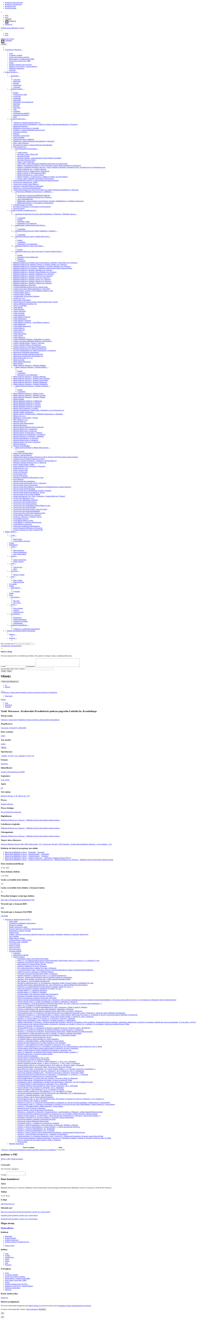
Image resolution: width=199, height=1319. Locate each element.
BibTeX (7, 687)
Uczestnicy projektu (15, 55)
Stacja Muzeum (18, 479)
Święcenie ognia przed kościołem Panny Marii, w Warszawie (37, 974)
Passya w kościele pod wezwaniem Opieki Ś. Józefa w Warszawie (39, 1140)
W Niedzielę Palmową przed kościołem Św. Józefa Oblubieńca (38, 1039)
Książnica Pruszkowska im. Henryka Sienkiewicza (30, 348)
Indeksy (8, 532)
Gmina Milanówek (19, 324)
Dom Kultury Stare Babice (22, 300)
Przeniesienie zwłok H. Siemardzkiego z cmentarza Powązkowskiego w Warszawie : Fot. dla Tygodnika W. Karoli (55, 1082)
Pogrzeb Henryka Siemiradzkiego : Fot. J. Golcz (33, 1058)
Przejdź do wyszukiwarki (13, 4)
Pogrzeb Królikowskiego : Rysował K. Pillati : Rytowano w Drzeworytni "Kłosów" (44, 1067)
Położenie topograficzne (19, 625)
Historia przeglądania (14, 631)
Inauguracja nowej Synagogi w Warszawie (31, 1108)
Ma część (16, 601)
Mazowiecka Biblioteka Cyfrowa (16, 852)
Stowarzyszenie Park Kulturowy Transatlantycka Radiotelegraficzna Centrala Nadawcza (42, 487)
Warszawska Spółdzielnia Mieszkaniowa (26, 526)
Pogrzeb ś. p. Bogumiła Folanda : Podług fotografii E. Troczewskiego (40, 1106)
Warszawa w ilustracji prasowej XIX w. (18, 919)
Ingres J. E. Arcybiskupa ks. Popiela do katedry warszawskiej (37, 1005)
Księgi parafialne (18, 137)
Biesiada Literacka (14, 844)
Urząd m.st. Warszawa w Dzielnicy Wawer (27, 517)
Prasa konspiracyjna (19, 147)
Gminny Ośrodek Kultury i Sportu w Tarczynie (28, 343)
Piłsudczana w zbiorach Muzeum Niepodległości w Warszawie (33, 141)
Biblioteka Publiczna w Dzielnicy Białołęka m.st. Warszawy (33, 270)
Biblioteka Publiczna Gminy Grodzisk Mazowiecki (32, 236)
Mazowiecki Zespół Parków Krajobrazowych (28, 356)
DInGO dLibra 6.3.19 (36, 1306)
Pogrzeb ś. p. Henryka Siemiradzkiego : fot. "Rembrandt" (36, 1129)
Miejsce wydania (18, 575)
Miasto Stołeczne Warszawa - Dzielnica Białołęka (29, 365)
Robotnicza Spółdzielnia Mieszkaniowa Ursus (28, 477)
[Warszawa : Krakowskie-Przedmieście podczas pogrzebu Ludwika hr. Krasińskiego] (29, 692)
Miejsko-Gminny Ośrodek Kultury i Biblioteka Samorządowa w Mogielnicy (38, 414)
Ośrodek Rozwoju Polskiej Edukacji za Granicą (29, 459)
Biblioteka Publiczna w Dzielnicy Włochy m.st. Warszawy (32, 281)
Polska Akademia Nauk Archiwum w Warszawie (29, 466)
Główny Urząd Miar (20, 306)
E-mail (3, 666)
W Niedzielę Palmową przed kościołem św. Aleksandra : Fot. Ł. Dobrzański (42, 1084)
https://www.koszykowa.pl (10, 1212)
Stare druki (16, 107)
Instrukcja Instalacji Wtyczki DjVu (20, 64)
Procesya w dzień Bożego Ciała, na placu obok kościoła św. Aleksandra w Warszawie (45, 1009)
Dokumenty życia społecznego (23, 102)
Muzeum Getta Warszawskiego (23, 423)
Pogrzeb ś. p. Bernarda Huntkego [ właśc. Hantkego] (34, 1095)
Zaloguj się (8, 24)
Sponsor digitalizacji (20, 619)
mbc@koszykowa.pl (7, 1204)
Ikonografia (17, 100)
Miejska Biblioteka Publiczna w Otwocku (27, 405)
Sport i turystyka (14, 947)
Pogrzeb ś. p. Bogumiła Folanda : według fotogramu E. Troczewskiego (40, 1041)
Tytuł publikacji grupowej (21, 541)
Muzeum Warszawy (19, 444)
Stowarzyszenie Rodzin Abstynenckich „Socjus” (29, 492)
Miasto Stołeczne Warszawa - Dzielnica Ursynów (29, 395)
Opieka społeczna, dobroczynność (20, 940)
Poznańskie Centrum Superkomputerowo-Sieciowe (74, 1306)
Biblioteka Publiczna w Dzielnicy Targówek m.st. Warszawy (33, 276)
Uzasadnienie (30, 666)
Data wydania (17, 580)
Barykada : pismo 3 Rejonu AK (27, 154)
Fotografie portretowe (20, 132)
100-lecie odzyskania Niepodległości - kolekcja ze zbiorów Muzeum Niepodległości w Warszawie (45, 124)
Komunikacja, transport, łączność (20, 931)
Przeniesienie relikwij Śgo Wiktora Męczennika (32, 959)
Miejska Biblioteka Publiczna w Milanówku (27, 401)
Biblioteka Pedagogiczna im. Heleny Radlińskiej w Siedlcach (35, 231)
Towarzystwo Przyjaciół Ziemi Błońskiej (26, 511)
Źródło (11, 593)
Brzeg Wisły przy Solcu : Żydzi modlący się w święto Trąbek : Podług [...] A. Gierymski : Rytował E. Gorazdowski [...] (56, 1069)
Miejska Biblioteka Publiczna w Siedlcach (27, 406)
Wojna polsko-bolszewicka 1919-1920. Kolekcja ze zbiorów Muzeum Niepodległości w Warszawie (46, 190)
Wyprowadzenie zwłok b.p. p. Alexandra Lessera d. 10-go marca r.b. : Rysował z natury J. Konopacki (50, 1065)
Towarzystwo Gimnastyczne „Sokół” (25, 182)
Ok (2, 1313)
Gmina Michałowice (20, 319)
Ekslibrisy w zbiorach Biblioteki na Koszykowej (29, 130)
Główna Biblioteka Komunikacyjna (25, 304)
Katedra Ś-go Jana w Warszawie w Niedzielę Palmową (35, 972)
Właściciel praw (18, 612)
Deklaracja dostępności (16, 68)
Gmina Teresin (18, 335)
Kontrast (8, 19)
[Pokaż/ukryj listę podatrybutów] (10, 547)
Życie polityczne (14, 944)
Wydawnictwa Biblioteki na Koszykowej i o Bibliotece (33, 192)
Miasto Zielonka (18, 399)
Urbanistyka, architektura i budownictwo (22, 923)
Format (11, 586)
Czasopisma (21, 229)
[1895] (3, 736)
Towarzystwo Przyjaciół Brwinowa (24, 502)
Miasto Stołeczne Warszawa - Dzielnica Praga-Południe (31, 378)
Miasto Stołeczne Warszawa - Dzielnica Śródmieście (30, 384)
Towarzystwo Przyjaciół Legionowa (25, 504)
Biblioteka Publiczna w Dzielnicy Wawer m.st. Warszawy (32, 279)
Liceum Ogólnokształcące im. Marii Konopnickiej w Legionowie (34, 350)
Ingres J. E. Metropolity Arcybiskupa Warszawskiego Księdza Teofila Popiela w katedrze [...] (47, 1052)
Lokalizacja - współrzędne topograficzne (26, 629)
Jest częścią (17, 603)
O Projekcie (9, 50)
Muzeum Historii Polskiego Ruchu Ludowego (28, 427)
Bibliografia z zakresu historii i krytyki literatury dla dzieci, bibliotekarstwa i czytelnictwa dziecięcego (50, 201)
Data (13, 576)
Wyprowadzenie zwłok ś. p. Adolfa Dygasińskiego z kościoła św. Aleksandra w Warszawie (47, 1002)
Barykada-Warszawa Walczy (26, 160)
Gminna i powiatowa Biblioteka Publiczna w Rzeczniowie (32, 341)
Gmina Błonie (17, 307)
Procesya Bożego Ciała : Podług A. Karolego (32, 1101)
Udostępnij (12, 21)
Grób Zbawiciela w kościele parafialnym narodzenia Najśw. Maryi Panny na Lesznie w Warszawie (49, 1011)
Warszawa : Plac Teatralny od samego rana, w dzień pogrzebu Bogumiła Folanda (43, 979)
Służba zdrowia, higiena (17, 938)
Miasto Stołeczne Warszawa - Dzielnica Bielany (31, 367)
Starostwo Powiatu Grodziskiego (24, 481)
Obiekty (12, 634)
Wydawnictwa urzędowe (21, 113)
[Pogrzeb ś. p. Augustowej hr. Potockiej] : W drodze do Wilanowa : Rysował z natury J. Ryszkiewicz (50, 1030)
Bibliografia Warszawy (20, 126)
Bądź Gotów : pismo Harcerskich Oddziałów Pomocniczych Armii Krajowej (42, 164)
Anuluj (3, 671)
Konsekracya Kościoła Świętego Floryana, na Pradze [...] (36, 996)
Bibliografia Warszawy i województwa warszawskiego (35, 203)
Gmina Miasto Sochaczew (21, 317)
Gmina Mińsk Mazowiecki (22, 326)
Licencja (16, 610)
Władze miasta (14, 932)
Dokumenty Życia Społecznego (27, 257)
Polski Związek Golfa (20, 470)
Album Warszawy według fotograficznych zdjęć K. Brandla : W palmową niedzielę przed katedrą (49, 1033)
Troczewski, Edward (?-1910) (53, 844)
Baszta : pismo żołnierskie (25, 162)
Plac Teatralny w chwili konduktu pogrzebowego (33, 981)
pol (2, 788)
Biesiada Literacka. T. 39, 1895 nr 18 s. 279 (15, 796)
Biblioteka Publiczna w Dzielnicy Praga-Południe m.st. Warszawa (34, 272)
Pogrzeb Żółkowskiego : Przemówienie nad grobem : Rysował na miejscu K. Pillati (44, 1080)
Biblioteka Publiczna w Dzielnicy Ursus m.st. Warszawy (31, 277)
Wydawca (14, 571)
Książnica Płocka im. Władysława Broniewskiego (29, 347)
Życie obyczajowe (15, 949)
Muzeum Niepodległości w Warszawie (26, 438)
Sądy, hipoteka (14, 936)
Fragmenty (16, 111)
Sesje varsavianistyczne (25, 199)
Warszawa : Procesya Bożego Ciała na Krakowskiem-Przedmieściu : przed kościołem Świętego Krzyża (51, 1132)
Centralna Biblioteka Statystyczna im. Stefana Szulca (30, 287)
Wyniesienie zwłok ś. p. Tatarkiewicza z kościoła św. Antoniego (38, 1123)
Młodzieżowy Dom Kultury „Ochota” (25, 418)
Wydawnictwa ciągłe (20, 94)
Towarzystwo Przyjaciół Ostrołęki (24, 507)
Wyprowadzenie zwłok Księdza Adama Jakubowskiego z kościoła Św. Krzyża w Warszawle (47, 1048)
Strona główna (7, 1228)
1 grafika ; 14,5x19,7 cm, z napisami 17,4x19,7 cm (17, 756)
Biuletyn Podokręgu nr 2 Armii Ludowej (30, 175)
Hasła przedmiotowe (20, 552)
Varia (15, 109)
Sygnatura (16, 591)
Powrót (4, 44)
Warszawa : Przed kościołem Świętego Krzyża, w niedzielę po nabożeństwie (42, 1134)
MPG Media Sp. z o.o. (20, 419)
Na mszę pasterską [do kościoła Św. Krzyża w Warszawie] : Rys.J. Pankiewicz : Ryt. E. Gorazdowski (50, 1071)
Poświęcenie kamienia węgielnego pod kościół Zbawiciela (36, 1119)
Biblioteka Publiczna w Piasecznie (24, 285)
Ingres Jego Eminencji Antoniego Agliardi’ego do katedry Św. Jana (39, 988)
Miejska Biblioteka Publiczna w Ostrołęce (27, 403)
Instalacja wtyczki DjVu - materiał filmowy (23, 66)
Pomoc (11, 63)
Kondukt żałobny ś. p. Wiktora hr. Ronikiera (31, 992)
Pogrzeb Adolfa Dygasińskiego (27, 1056)
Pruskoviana (17, 85)
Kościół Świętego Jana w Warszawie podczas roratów (35, 1054)
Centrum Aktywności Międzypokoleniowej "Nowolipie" (31, 289)
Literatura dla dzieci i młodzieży (23, 139)
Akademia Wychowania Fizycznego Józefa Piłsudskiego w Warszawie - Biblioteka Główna (45, 214)
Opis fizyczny (17, 567)
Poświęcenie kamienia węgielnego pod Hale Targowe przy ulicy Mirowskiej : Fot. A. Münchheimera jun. (51, 1093)
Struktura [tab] (8, 707)
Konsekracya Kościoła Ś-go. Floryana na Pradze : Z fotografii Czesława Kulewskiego (45, 1117)
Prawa (13, 604)
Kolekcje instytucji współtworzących (23, 210)
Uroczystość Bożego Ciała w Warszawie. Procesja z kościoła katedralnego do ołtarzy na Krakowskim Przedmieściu (55, 970)
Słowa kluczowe (18, 550)
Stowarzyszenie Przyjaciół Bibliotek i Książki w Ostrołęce (32, 490)
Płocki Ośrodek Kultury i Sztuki (23, 464)
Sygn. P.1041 (5, 780)
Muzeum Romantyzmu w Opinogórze (25, 440)
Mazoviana (17, 81)
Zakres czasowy (18, 561)
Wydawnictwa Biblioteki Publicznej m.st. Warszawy (34, 197)
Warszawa (4, 844)
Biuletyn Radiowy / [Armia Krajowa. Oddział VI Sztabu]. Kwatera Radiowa (42, 177)
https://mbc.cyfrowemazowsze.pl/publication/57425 (18, 900)
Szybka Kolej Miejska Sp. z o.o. (23, 498)
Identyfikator (15, 588)
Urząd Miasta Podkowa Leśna (23, 520)
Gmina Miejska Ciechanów (22, 320)
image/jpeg (4, 764)
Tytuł (13, 535)
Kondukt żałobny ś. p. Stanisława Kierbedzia (32, 990)
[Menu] (1, 12)
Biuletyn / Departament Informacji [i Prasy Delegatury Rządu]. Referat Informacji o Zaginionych (49, 165)
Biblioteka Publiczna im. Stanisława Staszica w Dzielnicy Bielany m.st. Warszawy (40, 264)
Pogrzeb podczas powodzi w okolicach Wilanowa (33, 1059)
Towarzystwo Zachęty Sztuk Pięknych (26, 184)
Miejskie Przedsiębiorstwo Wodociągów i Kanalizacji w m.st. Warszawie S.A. (38, 410)
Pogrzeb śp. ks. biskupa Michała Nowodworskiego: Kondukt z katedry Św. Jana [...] (45, 987)
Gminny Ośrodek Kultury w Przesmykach (27, 345)
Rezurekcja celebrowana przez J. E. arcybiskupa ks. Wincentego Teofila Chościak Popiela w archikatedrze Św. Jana (55, 983)
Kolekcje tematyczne (18, 119)
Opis (13, 563)
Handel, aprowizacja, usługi (18, 927)
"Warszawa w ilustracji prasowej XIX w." (27, 122)
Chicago (3, 1175)
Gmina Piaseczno (19, 330)
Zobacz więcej (10, 1245)
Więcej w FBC (6, 1159)
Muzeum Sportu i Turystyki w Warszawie (27, 442)
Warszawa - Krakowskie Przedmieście (76, 844)
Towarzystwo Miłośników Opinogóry (25, 500)
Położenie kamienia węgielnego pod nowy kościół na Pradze (37, 1076)
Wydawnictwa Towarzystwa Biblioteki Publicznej (33, 195)
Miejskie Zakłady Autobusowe (23, 412)
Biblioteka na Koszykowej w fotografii (26, 128)
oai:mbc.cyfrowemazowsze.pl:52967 (13, 772)
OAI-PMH (4, 916)
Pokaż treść (8, 696)
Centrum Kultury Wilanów (22, 294)
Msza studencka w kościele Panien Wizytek (31, 964)
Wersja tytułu (17, 539)
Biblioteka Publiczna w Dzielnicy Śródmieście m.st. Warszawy (33, 274)
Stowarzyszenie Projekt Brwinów (24, 489)
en (7, 15)
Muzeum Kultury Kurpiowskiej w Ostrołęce (27, 433)
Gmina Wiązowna (19, 337)
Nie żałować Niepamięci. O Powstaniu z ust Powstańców (32, 206)
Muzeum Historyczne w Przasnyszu (25, 431)
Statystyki (12, 70)
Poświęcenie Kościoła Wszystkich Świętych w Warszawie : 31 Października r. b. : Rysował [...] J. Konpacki (52, 1074)
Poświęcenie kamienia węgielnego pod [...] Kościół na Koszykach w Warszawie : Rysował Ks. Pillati (50, 1073)
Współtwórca (13, 545)
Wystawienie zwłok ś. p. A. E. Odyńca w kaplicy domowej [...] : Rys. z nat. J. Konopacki (46, 1061)
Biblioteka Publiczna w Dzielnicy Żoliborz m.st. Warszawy (32, 283)
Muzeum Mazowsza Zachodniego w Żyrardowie (29, 434)
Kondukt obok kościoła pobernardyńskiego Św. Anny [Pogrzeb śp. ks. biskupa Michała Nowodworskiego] (52, 985)
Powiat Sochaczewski (20, 476)
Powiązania (15, 597)
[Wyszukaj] (34, 644)
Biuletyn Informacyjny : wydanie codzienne (31, 169)
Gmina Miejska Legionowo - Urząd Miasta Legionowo (31, 322)
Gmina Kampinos (19, 315)
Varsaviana (16, 79)
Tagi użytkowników (19, 554)
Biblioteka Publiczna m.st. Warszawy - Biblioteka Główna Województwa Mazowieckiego (42, 268)
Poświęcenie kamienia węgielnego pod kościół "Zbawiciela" (37, 998)
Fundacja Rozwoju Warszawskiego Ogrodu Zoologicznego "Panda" (35, 302)
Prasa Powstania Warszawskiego (26, 149)
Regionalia (15, 76)
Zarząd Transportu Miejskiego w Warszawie (27, 528)
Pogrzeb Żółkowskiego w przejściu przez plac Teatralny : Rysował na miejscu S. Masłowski (47, 1078)
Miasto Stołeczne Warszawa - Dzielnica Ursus (28, 393)
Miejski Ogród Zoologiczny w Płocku (25, 408)
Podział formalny (17, 89)
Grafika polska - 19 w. (35, 844)
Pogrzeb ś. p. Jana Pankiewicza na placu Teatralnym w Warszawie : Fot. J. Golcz (43, 1045)
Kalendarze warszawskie (21, 135)
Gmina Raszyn (18, 332)
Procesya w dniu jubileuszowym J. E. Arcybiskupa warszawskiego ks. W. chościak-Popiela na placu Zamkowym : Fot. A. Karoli (59, 1046)
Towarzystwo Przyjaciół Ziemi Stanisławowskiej (29, 513)
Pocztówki (20, 451)
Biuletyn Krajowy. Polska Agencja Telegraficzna (33, 171)
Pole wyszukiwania (7, 644)
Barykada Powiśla (23, 156)
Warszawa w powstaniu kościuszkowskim (27, 188)
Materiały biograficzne (16, 1144)
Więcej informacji (32, 1309)
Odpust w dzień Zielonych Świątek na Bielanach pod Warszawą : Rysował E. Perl (44, 1050)
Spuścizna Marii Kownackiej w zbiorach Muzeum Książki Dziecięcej (36, 180)
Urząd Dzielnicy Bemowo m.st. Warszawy (27, 515)
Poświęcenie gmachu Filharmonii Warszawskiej (33, 1121)
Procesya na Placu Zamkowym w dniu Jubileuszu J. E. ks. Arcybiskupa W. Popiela (44, 1091)
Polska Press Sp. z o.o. (21, 468)
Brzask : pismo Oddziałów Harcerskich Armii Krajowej (35, 178)
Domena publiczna (7, 804)
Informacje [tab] (8, 705)
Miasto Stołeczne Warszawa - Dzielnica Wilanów (29, 397)
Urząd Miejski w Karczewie (22, 524)
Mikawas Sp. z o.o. (19, 416)
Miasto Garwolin (18, 360)
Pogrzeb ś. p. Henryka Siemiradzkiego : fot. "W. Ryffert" (36, 1130)
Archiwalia (17, 96)
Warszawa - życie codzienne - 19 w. (100, 844)
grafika (3, 744)
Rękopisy (16, 106)
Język (11, 595)
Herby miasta (13, 921)
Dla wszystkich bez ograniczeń (11, 812)
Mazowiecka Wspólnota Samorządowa (26, 352)
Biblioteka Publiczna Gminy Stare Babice (29, 246)
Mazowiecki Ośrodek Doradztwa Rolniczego (28, 354)
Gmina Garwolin (18, 313)
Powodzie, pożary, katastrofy (18, 942)
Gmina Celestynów (19, 311)
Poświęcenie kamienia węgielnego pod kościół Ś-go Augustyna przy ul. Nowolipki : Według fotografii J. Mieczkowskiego (57, 1114)
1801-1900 (24, 844)
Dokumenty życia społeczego (27, 223)
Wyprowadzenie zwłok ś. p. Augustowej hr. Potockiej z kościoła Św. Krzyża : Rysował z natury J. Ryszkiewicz (53, 1028)
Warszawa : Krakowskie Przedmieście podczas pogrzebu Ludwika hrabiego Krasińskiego (30, 720)
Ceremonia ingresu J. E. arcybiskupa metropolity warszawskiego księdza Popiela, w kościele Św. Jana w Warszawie (55, 1016)
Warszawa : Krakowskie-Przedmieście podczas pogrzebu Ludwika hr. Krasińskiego (44, 977)
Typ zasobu (13, 584)
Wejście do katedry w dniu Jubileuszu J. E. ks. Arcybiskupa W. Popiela (40, 1089)
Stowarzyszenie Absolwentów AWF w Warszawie (29, 483)
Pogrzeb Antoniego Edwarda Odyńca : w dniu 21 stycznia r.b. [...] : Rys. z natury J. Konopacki (48, 1063)
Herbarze (16, 134)
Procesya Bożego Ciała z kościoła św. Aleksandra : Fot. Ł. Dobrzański (40, 1087)
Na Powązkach (22, 1142)
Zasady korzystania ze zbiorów (19, 57)
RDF (2, 908)
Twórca (11, 543)
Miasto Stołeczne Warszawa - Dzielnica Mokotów (29, 376)
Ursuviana (16, 87)
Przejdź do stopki (10, 8)
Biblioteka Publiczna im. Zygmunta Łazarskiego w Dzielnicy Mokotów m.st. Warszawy (42, 266)
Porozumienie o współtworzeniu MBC (21, 59)
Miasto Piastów (18, 363)
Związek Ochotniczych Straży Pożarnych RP (28, 530)
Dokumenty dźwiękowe (21, 115)
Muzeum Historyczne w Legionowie (25, 429)
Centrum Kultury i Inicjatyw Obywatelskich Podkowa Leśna (33, 291)
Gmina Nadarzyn (19, 328)
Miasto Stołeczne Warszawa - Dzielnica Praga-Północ (30, 380)
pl (6, 15)
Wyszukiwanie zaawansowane (11, 646)
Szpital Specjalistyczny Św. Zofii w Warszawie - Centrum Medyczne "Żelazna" (39, 496)
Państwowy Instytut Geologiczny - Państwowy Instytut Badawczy (35, 461)
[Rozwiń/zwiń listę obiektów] (22, 50)
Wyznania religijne (15, 951)
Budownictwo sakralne (20, 955)
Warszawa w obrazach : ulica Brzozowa (30, 1026)
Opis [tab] (6, 703)
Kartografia (17, 98)
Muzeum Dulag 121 (19, 421)
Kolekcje (8, 72)
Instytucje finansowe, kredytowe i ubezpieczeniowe (26, 929)
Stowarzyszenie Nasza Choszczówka (25, 485)
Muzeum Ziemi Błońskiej (21, 446)
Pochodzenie (15, 614)
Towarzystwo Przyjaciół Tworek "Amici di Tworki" (30, 509)
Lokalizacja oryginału (20, 621)
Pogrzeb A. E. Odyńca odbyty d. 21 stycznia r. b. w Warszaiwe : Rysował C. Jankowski (46, 1018)
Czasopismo (21, 218)
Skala (15, 569)
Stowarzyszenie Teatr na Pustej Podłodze (26, 494)
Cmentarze (16, 953)
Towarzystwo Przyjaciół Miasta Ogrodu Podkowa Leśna (31, 505)
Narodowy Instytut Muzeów (22, 455)
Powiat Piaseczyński (20, 474)
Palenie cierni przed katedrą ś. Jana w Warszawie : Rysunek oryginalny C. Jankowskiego (46, 1020)
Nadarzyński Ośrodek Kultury (23, 453)
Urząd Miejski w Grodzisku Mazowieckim (27, 522)
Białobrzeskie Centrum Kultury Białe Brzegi (30, 225)
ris (6, 685)
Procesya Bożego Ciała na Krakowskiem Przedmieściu (35, 1097)
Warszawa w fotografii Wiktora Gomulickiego (28, 186)
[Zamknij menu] (1, 30)
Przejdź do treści (10, 6)
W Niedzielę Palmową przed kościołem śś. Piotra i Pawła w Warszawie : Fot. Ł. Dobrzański (47, 1086)
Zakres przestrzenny (19, 560)
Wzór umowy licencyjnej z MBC (20, 61)
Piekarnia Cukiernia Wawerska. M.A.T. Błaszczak (29, 462)
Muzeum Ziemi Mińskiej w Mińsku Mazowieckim (32, 447)
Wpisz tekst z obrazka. (18, 669)
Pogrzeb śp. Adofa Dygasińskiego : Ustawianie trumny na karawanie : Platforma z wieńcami (47, 1125)
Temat (13, 547)
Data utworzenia (18, 582)
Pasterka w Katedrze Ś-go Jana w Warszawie (32, 966)
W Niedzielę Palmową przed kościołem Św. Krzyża (34, 1037)
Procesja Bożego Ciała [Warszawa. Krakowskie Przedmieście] (37, 994)
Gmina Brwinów (18, 309)
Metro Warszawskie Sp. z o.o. (23, 358)
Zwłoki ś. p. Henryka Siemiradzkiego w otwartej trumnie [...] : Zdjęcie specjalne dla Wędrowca (48, 1127)
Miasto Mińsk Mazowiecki (22, 362)
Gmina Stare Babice (19, 334)
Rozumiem (42, 1309)
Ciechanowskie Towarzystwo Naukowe (26, 296)
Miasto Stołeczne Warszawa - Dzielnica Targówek (32, 386)
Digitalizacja (17, 618)
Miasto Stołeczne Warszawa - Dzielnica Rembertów (30, 382)
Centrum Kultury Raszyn (21, 292)
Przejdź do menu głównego (14, 2)
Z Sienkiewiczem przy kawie (22, 205)
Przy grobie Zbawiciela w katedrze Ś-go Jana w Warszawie (36, 968)
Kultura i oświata (14, 945)
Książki (15, 93)
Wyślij (9, 671)
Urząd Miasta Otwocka (21, 518)
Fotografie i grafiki (23, 221)
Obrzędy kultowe (19, 957)
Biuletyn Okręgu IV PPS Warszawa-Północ (31, 173)
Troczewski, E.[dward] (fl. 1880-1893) (13, 728)
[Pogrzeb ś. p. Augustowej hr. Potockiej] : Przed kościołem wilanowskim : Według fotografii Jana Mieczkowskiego (55, 1031)
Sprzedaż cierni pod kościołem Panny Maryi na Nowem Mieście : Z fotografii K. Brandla (46, 1035)
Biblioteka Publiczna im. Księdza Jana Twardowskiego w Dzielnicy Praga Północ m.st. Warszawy (45, 263)
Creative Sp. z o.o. (19, 298)
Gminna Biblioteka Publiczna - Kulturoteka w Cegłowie (31, 339)
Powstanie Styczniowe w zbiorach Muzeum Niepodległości (32, 145)
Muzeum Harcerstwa (20, 425)
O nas (11, 53)
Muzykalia (16, 104)
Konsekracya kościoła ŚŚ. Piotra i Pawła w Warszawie (35, 962)
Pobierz (3, 699)
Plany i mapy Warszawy (21, 143)
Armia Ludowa (22, 152)
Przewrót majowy (19, 208)
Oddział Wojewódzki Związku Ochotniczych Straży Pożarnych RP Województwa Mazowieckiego (45, 457)
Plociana (16, 83)
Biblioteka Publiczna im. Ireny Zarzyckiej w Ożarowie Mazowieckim (38, 251)
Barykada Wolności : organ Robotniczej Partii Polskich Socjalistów (39, 158)
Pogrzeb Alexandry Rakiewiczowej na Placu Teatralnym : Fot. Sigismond (41, 1043)
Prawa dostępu (18, 608)
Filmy (15, 117)
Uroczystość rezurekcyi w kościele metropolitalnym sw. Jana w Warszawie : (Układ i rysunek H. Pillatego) (52, 1007)
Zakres (13, 556)
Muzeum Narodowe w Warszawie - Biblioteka (28, 436)
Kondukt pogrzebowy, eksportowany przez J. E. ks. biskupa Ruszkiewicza (41, 975)
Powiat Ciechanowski (20, 472)
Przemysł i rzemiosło (16, 925)
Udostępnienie (18, 623)
